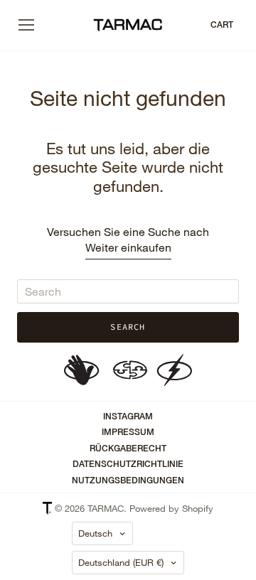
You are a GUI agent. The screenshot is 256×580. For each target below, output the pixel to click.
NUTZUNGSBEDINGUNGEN (128, 480)
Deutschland (121, 562)
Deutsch (95, 533)
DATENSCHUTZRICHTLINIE (128, 464)
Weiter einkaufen (128, 247)
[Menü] (26, 25)
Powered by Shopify (171, 508)
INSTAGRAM (128, 416)
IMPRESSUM (128, 432)
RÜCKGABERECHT (128, 448)
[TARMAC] (128, 25)
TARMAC (105, 508)
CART (221, 25)
